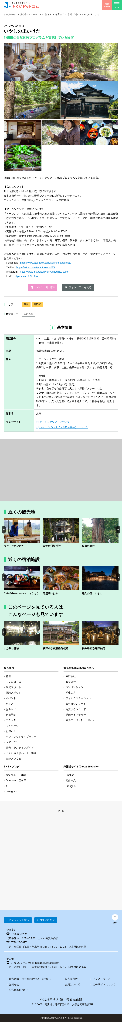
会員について (72, 984)
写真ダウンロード (76, 709)
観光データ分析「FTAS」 (80, 720)
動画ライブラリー (76, 714)
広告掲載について (19, 989)
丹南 (26, 304)
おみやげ (11, 709)
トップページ (10, 14)
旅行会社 (71, 676)
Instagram (11, 791)
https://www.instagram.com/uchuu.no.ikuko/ (44, 271)
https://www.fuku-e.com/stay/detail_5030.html (22, 581)
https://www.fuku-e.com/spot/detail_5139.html (61, 636)
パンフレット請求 (19, 920)
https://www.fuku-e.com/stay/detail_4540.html (61, 581)
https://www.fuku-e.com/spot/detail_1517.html (100, 533)
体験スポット (13, 692)
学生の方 (71, 692)
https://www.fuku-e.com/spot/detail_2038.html (22, 533)
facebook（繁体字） (17, 780)
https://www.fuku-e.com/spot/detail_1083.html (61, 533)
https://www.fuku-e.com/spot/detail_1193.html (100, 636)
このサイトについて (104, 984)
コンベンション (74, 687)
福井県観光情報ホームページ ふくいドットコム (21, 5)
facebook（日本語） (17, 775)
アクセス (11, 720)
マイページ (12, 725)
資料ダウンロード (76, 703)
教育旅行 (59, 14)
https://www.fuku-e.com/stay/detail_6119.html (100, 581)
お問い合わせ (47, 920)
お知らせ (11, 731)
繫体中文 (71, 780)
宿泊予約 (11, 714)
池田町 (37, 304)
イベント (11, 698)
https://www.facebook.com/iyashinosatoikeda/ (45, 262)
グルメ (10, 703)
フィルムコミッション (78, 698)
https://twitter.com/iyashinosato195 (35, 267)
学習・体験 (73, 14)
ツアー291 (12, 742)
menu (117, 7)
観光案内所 (71, 978)
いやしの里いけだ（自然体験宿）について (63, 427)
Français (70, 786)
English (70, 775)
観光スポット (13, 687)
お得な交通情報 (107, 5)
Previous (4, 529)
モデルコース (13, 681)
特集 (8, 676)
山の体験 (28, 313)
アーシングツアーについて (54, 422)
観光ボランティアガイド (20, 747)
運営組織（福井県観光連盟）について (30, 978)
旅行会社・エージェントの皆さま (35, 14)
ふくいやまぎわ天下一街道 (21, 753)
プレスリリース (102, 978)
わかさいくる (13, 758)
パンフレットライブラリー (21, 736)
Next (118, 529)
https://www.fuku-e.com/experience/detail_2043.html (22, 636)
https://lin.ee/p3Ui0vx (26, 276)
